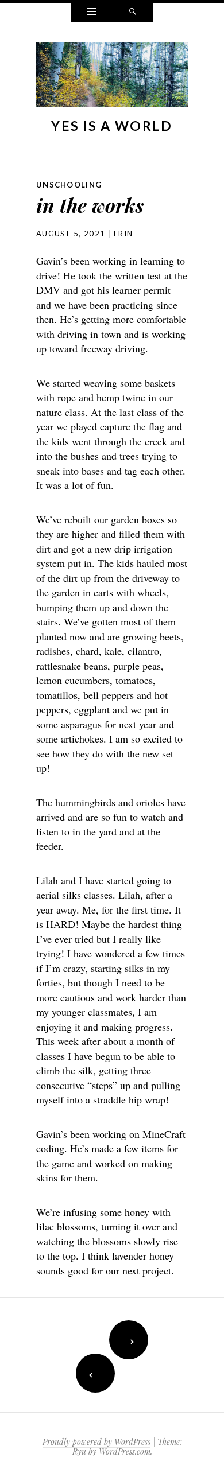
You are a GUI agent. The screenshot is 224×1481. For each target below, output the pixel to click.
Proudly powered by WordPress (96, 1441)
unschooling (69, 184)
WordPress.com (124, 1451)
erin (123, 233)
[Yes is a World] (112, 77)
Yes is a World (111, 126)
